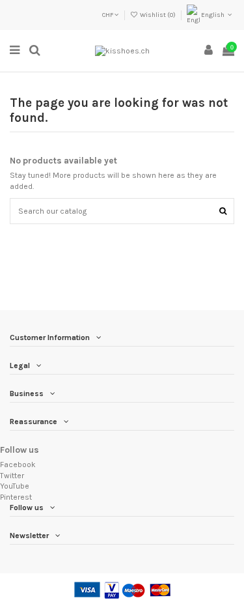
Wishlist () (158, 15)
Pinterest (16, 497)
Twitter (12, 475)
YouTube (14, 486)
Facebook (18, 464)
